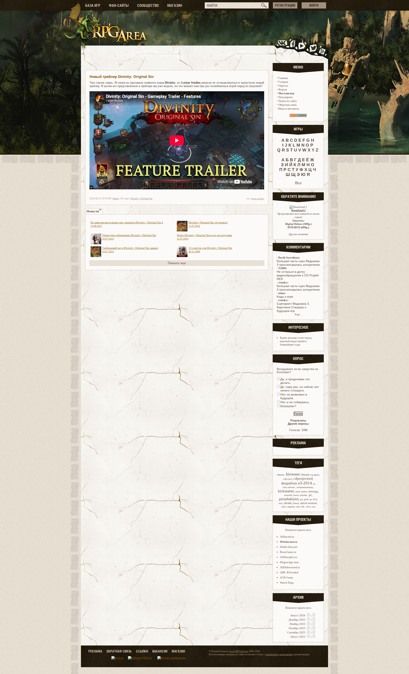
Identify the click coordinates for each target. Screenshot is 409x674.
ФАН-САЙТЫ (119, 5)
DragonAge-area (289, 562)
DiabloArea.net (288, 546)
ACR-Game (286, 577)
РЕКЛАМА (95, 651)
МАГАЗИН (174, 5)
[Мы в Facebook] (293, 47)
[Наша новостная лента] (322, 47)
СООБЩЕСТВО (148, 5)
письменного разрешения (279, 654)
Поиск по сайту (287, 101)
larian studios (257, 198)
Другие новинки (298, 234)
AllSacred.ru (287, 536)
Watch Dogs (287, 582)
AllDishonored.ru (290, 567)
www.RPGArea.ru (238, 651)
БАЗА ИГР (92, 5)
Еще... (298, 314)
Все (298, 182)
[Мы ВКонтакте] (283, 47)
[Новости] (308, 615)
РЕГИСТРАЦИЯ (285, 5)
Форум (282, 89)
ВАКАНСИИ (159, 651)
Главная (283, 78)
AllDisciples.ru (288, 557)
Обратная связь (287, 104)
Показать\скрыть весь (298, 529)
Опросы (283, 85)
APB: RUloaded (289, 572)
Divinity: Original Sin (141, 198)
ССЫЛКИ (142, 651)
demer (116, 198)
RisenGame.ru (288, 552)
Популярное (285, 97)
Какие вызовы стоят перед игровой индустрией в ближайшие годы (296, 341)
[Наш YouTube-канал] (302, 47)
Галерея (283, 81)
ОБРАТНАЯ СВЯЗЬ (119, 651)
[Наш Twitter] (312, 47)
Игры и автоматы (288, 108)
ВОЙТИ (313, 5)
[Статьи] (313, 615)
